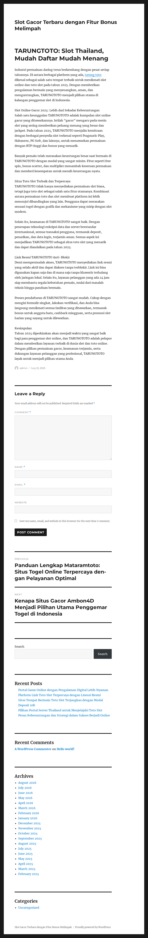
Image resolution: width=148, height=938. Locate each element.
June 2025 (25, 853)
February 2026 (28, 813)
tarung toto (93, 75)
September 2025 (30, 838)
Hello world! (65, 749)
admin (24, 368)
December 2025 (29, 823)
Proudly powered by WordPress (93, 927)
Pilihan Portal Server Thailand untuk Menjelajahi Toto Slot (60, 710)
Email (20, 484)
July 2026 (25, 788)
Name (20, 467)
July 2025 (25, 848)
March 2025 (26, 869)
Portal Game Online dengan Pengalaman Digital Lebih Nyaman (63, 690)
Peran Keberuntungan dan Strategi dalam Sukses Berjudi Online (64, 715)
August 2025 (27, 843)
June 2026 (25, 793)
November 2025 (29, 828)
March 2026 (27, 808)
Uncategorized (28, 907)
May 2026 (25, 798)
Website (21, 502)
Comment (23, 412)
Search (19, 646)
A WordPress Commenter (33, 749)
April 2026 (25, 803)
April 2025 (25, 864)
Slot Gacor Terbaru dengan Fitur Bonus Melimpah (43, 927)
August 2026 (27, 782)
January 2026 (27, 818)
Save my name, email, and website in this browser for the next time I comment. (64, 521)
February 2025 (28, 874)
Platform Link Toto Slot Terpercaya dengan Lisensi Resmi (59, 695)
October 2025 (28, 833)
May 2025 (25, 859)
